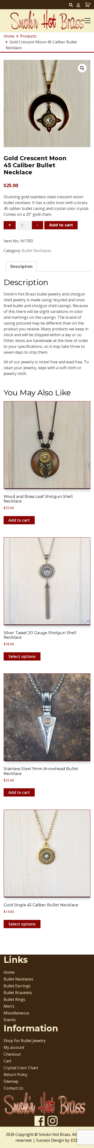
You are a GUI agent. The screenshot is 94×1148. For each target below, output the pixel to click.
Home (9, 972)
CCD (75, 1140)
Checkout (12, 1054)
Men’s (9, 1006)
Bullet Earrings (17, 986)
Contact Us (13, 1088)
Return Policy (15, 1074)
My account (14, 1047)
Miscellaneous (16, 1013)
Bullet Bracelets (18, 992)
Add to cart (61, 225)
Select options (22, 656)
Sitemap (11, 1081)
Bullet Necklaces (37, 250)
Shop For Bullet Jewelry (25, 1040)
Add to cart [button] (19, 520)
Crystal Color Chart (21, 1067)
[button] (82, 68)
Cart (7, 1061)
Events (10, 1019)
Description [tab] (21, 266)
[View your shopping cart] (87, 5)
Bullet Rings (14, 999)
